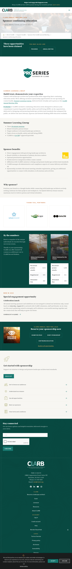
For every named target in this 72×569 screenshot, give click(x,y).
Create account (36, 522)
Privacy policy (36, 540)
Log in (36, 518)
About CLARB (36, 511)
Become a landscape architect (36, 495)
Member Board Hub (36, 530)
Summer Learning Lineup (22, 101)
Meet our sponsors (15, 405)
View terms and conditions (17, 412)
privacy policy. (24, 566)
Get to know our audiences (17, 385)
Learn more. (56, 5)
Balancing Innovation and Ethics (37, 258)
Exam (36, 499)
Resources (36, 507)
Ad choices (36, 545)
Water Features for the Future (59, 258)
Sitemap (36, 553)
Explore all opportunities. (46, 346)
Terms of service (36, 536)
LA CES (17, 135)
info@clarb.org (38, 482)
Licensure (36, 503)
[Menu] (69, 10)
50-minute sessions (17, 126)
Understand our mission (16, 391)
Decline (64, 561)
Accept (53, 561)
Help (36, 526)
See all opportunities (15, 398)
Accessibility (36, 549)
